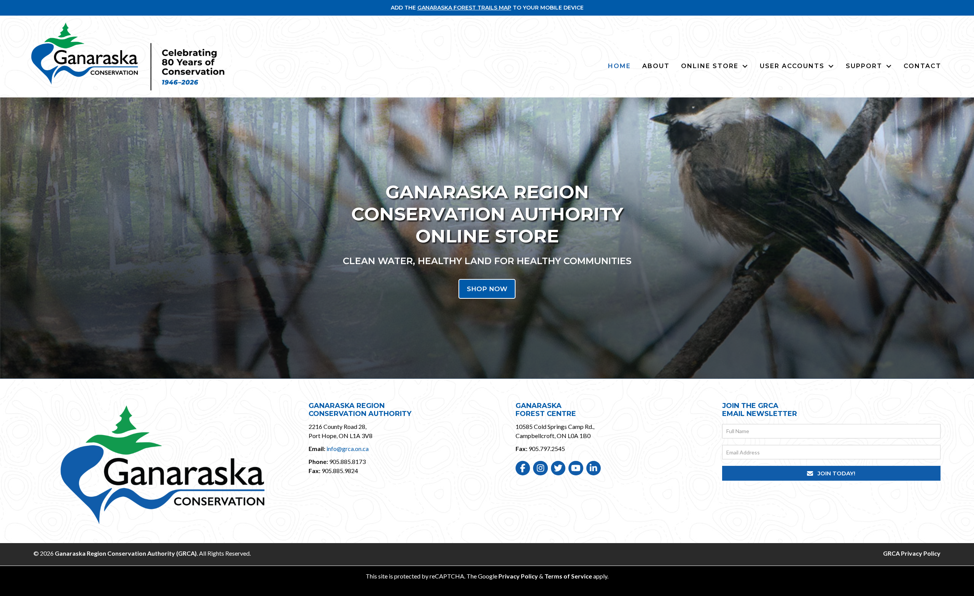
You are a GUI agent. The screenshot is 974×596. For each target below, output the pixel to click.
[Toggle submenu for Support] (889, 66)
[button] (831, 473)
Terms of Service (568, 576)
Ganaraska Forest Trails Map (464, 7)
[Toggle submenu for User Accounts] (831, 66)
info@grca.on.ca (347, 448)
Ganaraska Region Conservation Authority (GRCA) (126, 553)
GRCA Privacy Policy (912, 553)
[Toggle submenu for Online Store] (745, 66)
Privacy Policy (518, 576)
